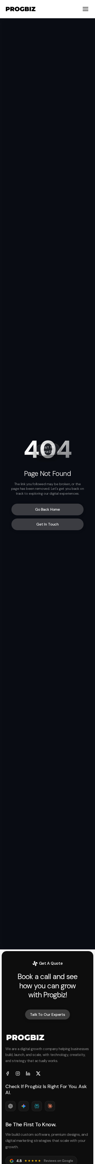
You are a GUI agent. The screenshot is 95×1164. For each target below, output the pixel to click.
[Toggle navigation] (85, 9)
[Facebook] (7, 1073)
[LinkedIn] (28, 1073)
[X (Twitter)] (38, 1073)
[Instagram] (18, 1073)
